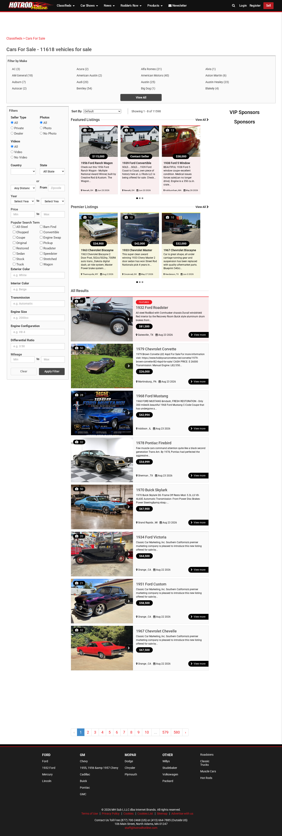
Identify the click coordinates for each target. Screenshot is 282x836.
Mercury (47, 774)
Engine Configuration (25, 326)
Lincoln (46, 781)
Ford (45, 761)
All (15, 123)
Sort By (76, 111)
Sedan (20, 254)
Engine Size (19, 312)
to (38, 201)
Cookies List (145, 813)
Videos (15, 141)
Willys (166, 761)
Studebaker (169, 767)
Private (18, 128)
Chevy (84, 761)
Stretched (50, 259)
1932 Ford (48, 767)
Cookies (128, 813)
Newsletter (179, 5)
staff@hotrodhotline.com (141, 827)
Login (243, 5)
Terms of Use (89, 813)
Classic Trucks (204, 763)
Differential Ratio (22, 340)
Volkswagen (170, 774)
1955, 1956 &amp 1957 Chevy (99, 767)
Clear (23, 371)
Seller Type (18, 117)
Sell (268, 5)
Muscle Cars (208, 771)
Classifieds (64, 5)
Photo (47, 128)
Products (153, 5)
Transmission (20, 297)
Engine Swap (52, 237)
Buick (83, 781)
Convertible (51, 232)
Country (16, 165)
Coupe (20, 237)
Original (21, 243)
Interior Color (20, 283)
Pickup (48, 243)
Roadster (49, 248)
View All (141, 97)
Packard (167, 781)
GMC (83, 794)
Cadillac (85, 774)
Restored (22, 248)
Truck (19, 264)
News (108, 5)
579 (165, 732)
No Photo (50, 133)
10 (147, 732)
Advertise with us (182, 813)
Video (17, 152)
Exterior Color (20, 269)
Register (255, 5)
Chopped (21, 232)
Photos (45, 117)
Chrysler (130, 767)
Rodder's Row (130, 5)
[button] (128, 319)
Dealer (18, 133)
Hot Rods (206, 778)
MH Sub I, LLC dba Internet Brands (133, 809)
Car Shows (88, 5)
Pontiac (85, 787)
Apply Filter (51, 371)
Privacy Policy (111, 813)
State (43, 165)
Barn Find (49, 227)
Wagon (48, 264)
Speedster (50, 254)
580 (177, 732)
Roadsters (206, 754)
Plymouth (131, 774)
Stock (19, 259)
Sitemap (162, 813)
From (43, 187)
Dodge (129, 761)
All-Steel (21, 227)
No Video (20, 157)
